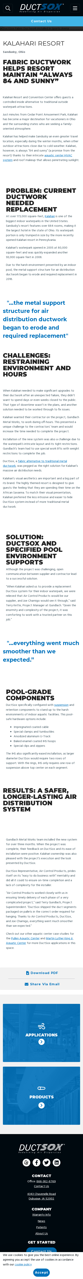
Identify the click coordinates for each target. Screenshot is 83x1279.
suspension (61, 705)
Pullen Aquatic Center (25, 938)
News (41, 1221)
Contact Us (41, 21)
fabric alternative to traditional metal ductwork (35, 464)
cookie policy (23, 1264)
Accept (41, 1272)
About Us (41, 1233)
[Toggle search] (8, 8)
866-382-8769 (46, 1181)
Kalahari (50, 216)
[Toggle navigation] (75, 8)
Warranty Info (41, 1214)
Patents (41, 1227)
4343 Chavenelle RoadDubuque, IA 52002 (41, 1196)
